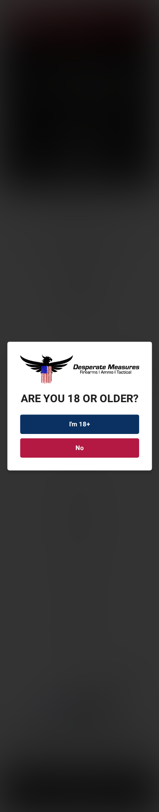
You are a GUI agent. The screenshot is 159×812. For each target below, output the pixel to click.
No (79, 448)
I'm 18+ (79, 424)
